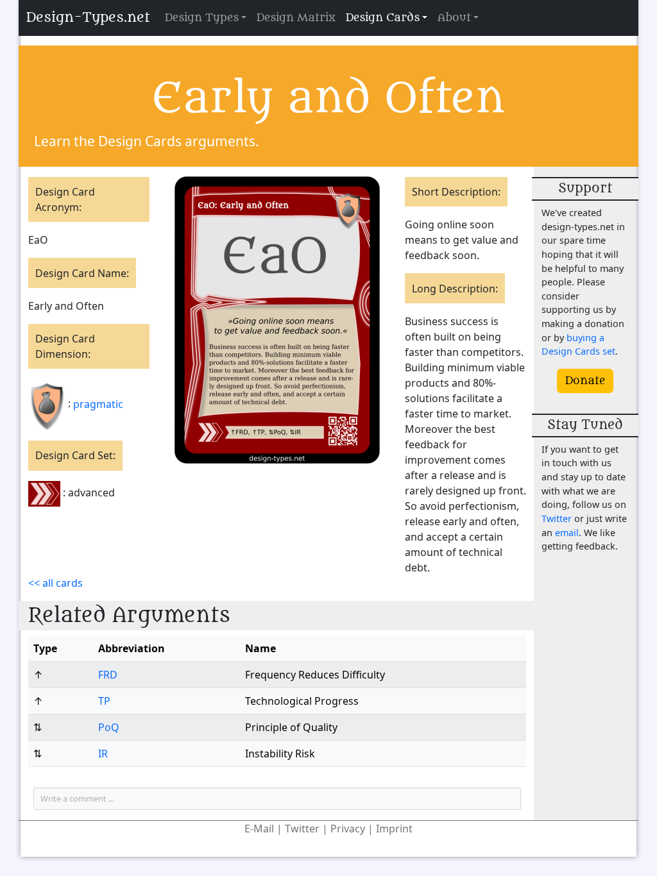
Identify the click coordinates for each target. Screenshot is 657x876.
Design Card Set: (75, 455)
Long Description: (455, 289)
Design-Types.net (87, 18)
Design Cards (383, 18)
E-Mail (259, 828)
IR (103, 753)
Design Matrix (296, 18)
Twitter (557, 518)
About (454, 18)
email (567, 532)
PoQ (108, 727)
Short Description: (456, 192)
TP (104, 701)
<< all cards (55, 583)
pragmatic (98, 404)
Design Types (202, 18)
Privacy (347, 828)
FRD (107, 675)
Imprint (394, 828)
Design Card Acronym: (65, 199)
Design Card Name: (82, 273)
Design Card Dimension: (65, 346)
